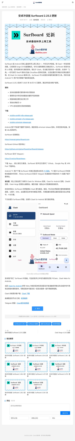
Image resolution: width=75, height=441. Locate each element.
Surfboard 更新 (33, 324)
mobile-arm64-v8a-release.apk (21, 115)
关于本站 (43, 435)
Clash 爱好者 (37, 2)
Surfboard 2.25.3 (20, 324)
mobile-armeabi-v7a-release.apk (22, 119)
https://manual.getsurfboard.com (17, 139)
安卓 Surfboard (45, 324)
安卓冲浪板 (56, 324)
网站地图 (48, 435)
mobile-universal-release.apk (20, 122)
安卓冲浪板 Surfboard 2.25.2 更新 (15, 332)
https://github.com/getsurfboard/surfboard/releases (24, 149)
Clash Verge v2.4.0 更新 (62, 332)
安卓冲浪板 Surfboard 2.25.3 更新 (37, 15)
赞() (49, 20)
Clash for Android (15, 286)
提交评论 (65, 413)
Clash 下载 (26, 293)
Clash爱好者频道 (23, 303)
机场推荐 (24, 298)
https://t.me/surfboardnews (15, 159)
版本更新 (19, 7)
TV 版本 (46, 171)
